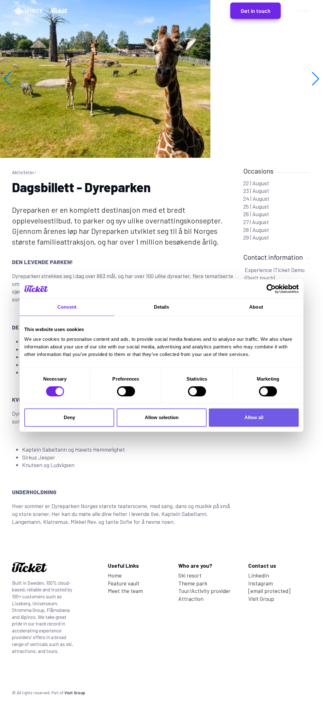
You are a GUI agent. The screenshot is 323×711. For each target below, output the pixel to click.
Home (115, 575)
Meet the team (125, 590)
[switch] (126, 391)
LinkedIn (258, 575)
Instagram (260, 583)
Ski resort (190, 575)
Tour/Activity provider (204, 590)
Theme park (192, 583)
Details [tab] (161, 307)
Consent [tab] (66, 307)
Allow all (253, 417)
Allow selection (162, 417)
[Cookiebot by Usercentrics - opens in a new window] (271, 288)
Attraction (190, 598)
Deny (69, 417)
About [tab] (256, 307)
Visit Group (261, 598)
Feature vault (123, 583)
